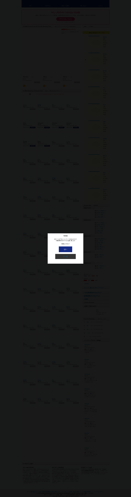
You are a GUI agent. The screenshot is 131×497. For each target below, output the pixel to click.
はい (65, 249)
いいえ (65, 256)
